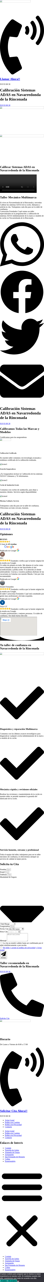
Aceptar (3, 1281)
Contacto (8, 1127)
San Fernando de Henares (15, 1157)
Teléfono (3, 875)
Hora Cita (4, 932)
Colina (7, 1159)
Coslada (8, 1148)
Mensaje (3, 941)
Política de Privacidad (13, 1125)
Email (2, 872)
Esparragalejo (10, 1161)
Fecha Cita (4, 929)
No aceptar (12, 1281)
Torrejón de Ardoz (12, 1150)
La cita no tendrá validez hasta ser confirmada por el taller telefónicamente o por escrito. (21, 944)
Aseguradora (5, 926)
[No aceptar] (18, 1281)
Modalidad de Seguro (8, 877)
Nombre (3, 869)
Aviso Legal (9, 1120)
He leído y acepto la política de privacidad (19, 948)
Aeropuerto (9, 1155)
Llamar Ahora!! (10, 79)
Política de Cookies (12, 1122)
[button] (22, 244)
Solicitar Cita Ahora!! (13, 1110)
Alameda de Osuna (12, 1152)
